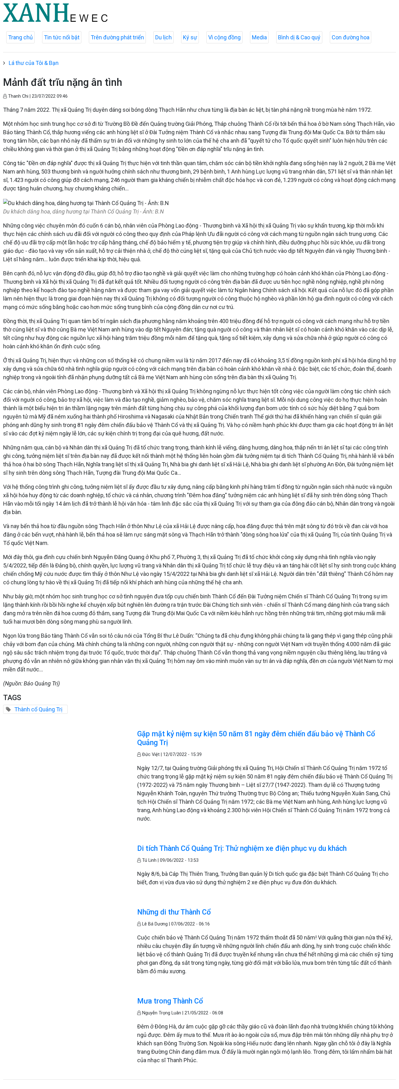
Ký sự (190, 37)
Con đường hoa (350, 37)
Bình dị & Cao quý (299, 37)
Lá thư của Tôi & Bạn (34, 63)
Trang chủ (20, 37)
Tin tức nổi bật (61, 37)
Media (259, 37)
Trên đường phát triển (117, 37)
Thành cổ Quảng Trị (38, 709)
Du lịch (163, 37)
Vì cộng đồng (224, 37)
